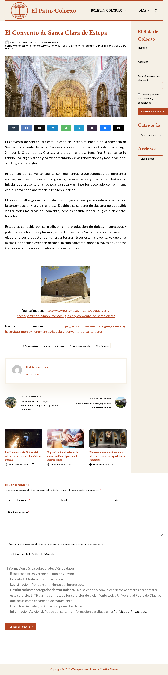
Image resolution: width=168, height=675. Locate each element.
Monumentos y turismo (63, 46)
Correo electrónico (19, 499)
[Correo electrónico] (92, 128)
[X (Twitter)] (118, 128)
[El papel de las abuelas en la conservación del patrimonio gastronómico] (65, 438)
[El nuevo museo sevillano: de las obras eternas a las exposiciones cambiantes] (108, 438)
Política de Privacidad (43, 554)
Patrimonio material (89, 46)
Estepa (59, 345)
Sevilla (9, 48)
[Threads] (39, 128)
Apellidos (143, 61)
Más (142, 10)
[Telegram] (79, 128)
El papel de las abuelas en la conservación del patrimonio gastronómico (62, 456)
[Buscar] (156, 10)
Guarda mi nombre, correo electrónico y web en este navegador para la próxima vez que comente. (56, 544)
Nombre (142, 47)
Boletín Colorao (106, 10)
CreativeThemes (109, 669)
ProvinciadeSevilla (80, 345)
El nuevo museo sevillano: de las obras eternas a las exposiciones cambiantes (107, 456)
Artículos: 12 (32, 374)
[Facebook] (26, 128)
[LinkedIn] (52, 128)
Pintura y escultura (113, 46)
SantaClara (102, 345)
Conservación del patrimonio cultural (27, 46)
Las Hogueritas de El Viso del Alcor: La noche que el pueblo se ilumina (23, 456)
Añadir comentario (18, 512)
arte (47, 345)
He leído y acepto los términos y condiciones (148, 98)
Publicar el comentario (20, 626)
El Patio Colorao (53, 10)
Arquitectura (30, 345)
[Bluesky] (105, 128)
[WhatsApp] (66, 128)
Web (117, 499)
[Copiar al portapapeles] (13, 128)
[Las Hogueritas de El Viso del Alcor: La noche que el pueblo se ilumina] (23, 438)
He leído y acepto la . (32, 554)
